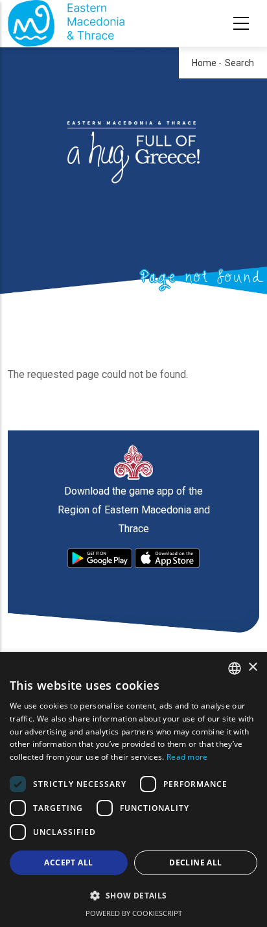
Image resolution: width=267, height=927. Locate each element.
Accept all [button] (68, 862)
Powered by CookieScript (134, 913)
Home (204, 63)
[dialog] (133, 789)
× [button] (252, 667)
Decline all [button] (195, 862)
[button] (133, 896)
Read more (187, 756)
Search (239, 63)
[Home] (66, 23)
